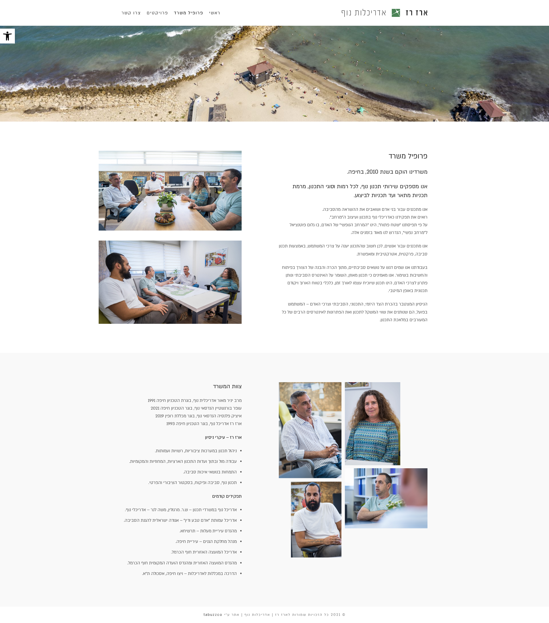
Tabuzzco (213, 614)
